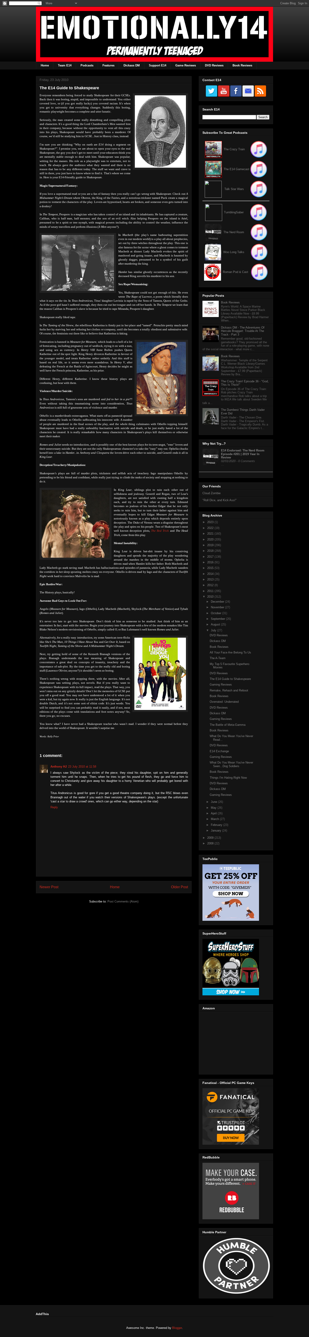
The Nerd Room (233, 232)
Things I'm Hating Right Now (228, 777)
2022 (210, 528)
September (218, 618)
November (218, 607)
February (217, 825)
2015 (210, 568)
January (216, 830)
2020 (210, 539)
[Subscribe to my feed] (213, 169)
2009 (210, 837)
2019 (210, 545)
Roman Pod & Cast (235, 272)
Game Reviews (185, 65)
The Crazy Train (234, 149)
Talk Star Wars (234, 189)
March (215, 819)
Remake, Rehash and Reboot (229, 690)
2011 (210, 591)
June (214, 802)
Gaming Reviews (221, 684)
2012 (210, 585)
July (214, 630)
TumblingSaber (234, 212)
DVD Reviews (214, 65)
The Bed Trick (160, 530)
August (216, 624)
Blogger (177, 1328)
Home (45, 65)
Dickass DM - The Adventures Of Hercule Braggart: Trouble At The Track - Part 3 (242, 331)
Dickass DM (132, 65)
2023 (210, 522)
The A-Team (218, 658)
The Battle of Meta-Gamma (227, 724)
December (218, 601)
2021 (210, 533)
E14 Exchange (219, 751)
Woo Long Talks (233, 252)
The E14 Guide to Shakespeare (230, 679)
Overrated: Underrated (224, 701)
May (214, 807)
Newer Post (49, 887)
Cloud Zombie (211, 493)
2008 (210, 843)
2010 (210, 596)
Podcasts (87, 65)
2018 (210, 550)
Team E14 (64, 65)
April (214, 813)
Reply (54, 807)
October (216, 613)
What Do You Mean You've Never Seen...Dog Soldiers (231, 764)
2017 (210, 556)
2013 (210, 579)
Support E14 (157, 65)
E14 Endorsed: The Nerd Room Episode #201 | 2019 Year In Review (242, 454)
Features (108, 65)
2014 (210, 574)
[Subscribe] (258, 169)
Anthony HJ (58, 766)
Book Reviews (242, 65)
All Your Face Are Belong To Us (230, 652)
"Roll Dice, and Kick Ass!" (219, 500)
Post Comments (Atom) (122, 901)
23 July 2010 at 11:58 (82, 766)
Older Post (179, 887)
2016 (210, 562)
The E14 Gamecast (236, 169)
